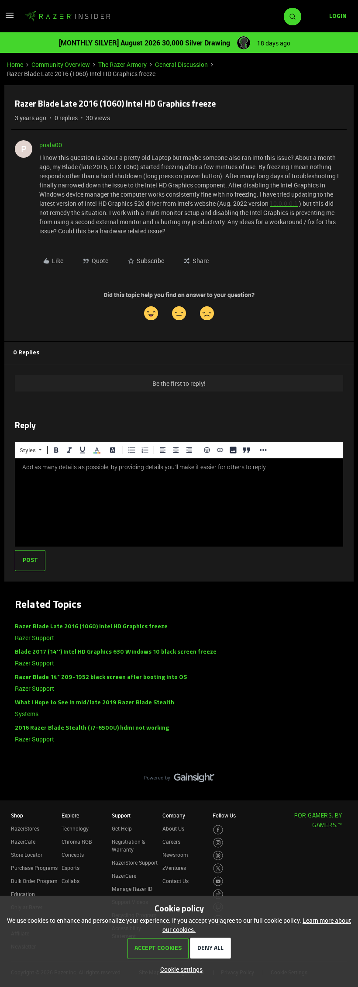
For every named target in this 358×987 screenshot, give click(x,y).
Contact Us (175, 880)
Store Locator (26, 854)
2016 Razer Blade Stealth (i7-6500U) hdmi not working (92, 728)
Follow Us (224, 815)
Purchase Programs (34, 867)
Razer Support (34, 638)
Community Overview (60, 64)
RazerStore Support (135, 862)
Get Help (122, 828)
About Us (173, 828)
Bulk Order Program (34, 880)
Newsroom (175, 854)
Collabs (70, 880)
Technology (75, 828)
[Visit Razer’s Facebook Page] (218, 829)
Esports (70, 867)
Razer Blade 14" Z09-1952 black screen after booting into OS (101, 677)
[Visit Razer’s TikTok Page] (218, 894)
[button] (9, 18)
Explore (70, 815)
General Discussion (181, 64)
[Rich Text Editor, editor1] (179, 502)
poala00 (50, 145)
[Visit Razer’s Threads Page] (218, 855)
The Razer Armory (122, 64)
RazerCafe (23, 841)
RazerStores (25, 828)
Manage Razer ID (132, 888)
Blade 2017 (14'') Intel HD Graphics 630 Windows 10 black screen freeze (116, 652)
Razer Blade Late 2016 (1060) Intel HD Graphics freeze (91, 627)
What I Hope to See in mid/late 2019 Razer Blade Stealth (94, 703)
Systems (26, 714)
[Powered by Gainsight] (179, 779)
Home (15, 64)
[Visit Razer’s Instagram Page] (218, 842)
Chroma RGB (77, 841)
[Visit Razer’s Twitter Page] (218, 868)
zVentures (174, 867)
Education (23, 893)
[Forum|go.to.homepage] (68, 16)
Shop (17, 815)
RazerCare (124, 875)
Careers (171, 841)
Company (173, 815)
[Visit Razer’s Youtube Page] (218, 881)
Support (121, 815)
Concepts (73, 854)
